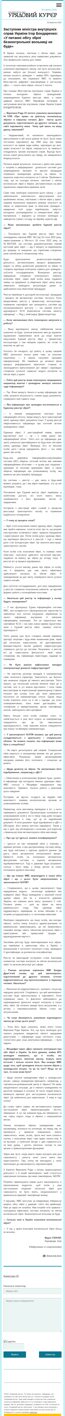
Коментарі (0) (11, 1276)
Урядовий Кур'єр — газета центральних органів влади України (32, 12)
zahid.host (33, 1412)
